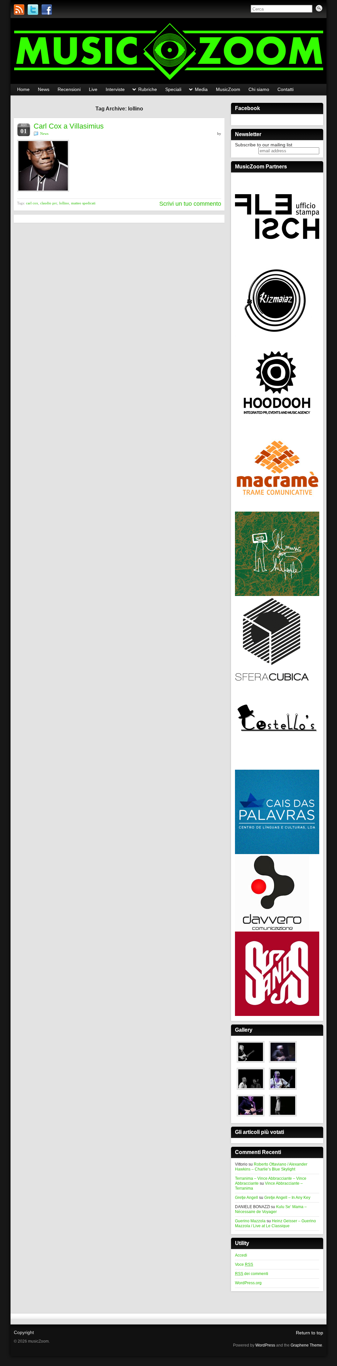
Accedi (241, 1255)
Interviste (115, 89)
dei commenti (251, 1273)
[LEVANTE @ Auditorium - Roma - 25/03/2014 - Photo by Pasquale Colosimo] (282, 1116)
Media (201, 89)
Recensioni (69, 89)
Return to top (309, 1332)
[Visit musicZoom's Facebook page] (46, 9)
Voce (244, 1264)
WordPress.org (248, 1283)
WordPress (265, 1345)
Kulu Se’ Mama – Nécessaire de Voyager (271, 1209)
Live (93, 89)
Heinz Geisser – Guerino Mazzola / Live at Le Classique (275, 1223)
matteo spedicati (83, 203)
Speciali (173, 89)
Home (23, 89)
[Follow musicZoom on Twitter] (33, 9)
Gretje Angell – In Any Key (287, 1197)
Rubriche (147, 89)
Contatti (285, 89)
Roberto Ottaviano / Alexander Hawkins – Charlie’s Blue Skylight (271, 1167)
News (43, 89)
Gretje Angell (246, 1197)
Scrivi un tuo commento (190, 203)
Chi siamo (258, 89)
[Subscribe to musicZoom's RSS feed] (19, 9)
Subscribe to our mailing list (263, 144)
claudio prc (48, 203)
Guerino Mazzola (250, 1221)
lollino (64, 203)
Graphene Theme (306, 1345)
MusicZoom (228, 89)
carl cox (32, 203)
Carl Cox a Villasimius (69, 126)
